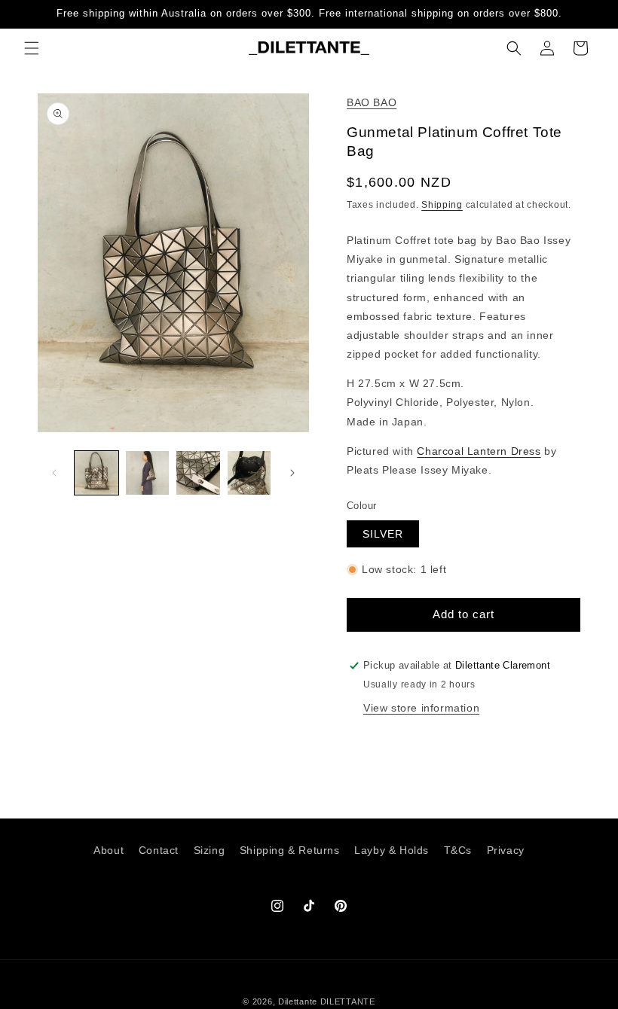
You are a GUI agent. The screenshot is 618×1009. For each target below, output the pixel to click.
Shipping (442, 205)
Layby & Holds (391, 850)
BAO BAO (371, 102)
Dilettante (297, 1001)
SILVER (383, 534)
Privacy (506, 850)
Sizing (209, 850)
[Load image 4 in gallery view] (249, 473)
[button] (31, 48)
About (108, 850)
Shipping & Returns (290, 850)
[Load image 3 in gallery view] (198, 473)
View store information (421, 708)
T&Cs (458, 850)
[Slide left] (54, 472)
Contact (159, 850)
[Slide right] (292, 472)
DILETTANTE (347, 1001)
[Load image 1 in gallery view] (96, 473)
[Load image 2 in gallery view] (148, 473)
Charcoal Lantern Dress (478, 451)
